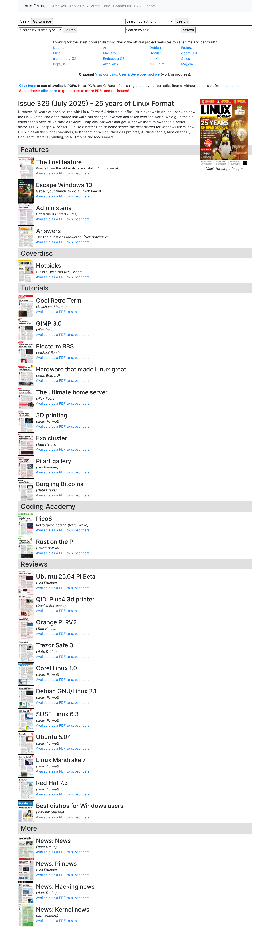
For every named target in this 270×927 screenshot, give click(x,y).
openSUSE (189, 53)
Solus (185, 58)
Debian (155, 47)
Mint (56, 53)
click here (49, 91)
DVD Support (144, 6)
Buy (107, 6)
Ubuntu (59, 47)
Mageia (187, 64)
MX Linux (157, 64)
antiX (154, 58)
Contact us (122, 6)
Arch (106, 47)
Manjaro (109, 53)
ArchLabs (110, 64)
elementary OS (64, 58)
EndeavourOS (114, 58)
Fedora (186, 47)
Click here (27, 86)
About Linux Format (85, 6)
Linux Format (34, 5)
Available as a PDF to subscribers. (63, 173)
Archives (59, 6)
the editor (231, 86)
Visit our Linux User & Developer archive (128, 74)
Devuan (156, 53)
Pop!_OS (59, 64)
